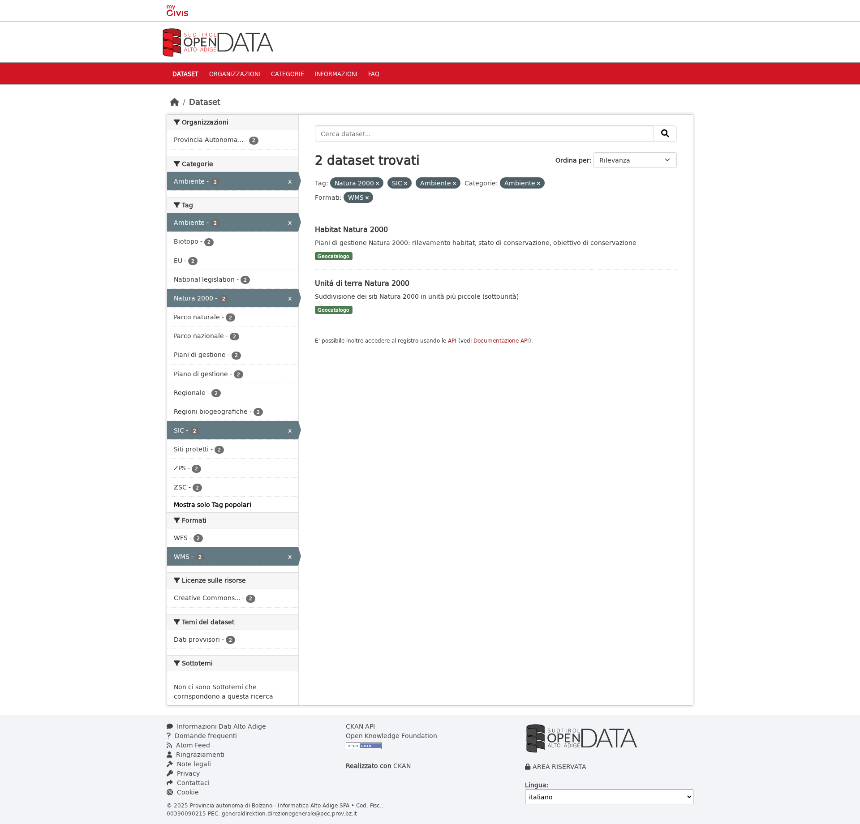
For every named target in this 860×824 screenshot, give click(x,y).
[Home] (174, 101)
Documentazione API (501, 340)
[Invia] (665, 133)
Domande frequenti (205, 735)
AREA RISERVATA (559, 766)
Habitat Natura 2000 (351, 229)
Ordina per (572, 160)
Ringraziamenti (199, 754)
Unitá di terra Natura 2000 (362, 282)
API (452, 340)
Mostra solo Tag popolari (212, 504)
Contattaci (192, 782)
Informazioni (336, 73)
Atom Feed (192, 745)
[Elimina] (377, 183)
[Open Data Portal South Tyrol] (217, 41)
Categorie (287, 73)
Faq (373, 73)
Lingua (535, 785)
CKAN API (360, 726)
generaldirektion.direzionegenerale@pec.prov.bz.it (289, 813)
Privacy (187, 773)
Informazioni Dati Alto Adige (220, 726)
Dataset (185, 73)
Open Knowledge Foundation (391, 735)
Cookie (187, 792)
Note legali (193, 763)
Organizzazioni (234, 73)
